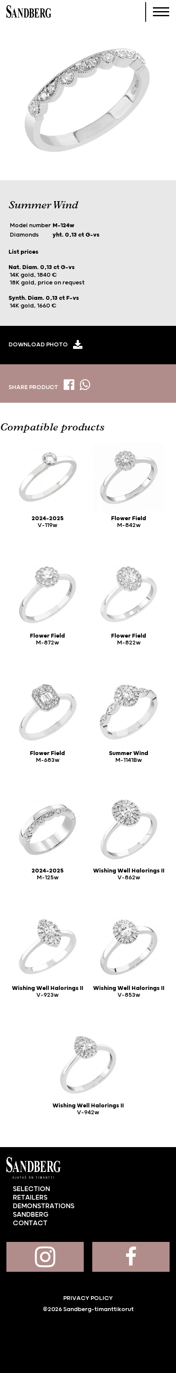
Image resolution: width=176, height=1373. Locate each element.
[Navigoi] (161, 11)
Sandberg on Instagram (45, 1257)
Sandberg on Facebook (131, 1257)
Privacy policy (88, 1298)
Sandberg (28, 12)
